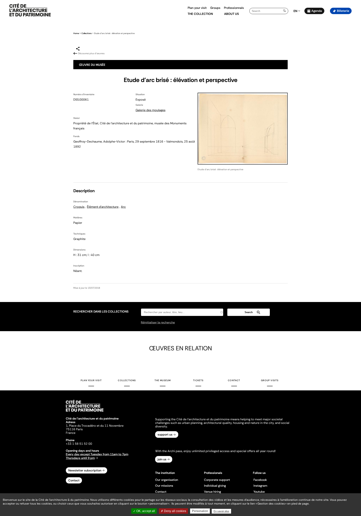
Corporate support (217, 480)
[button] (355, 66)
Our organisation (166, 480)
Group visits (269, 380)
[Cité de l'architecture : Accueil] (84, 412)
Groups (215, 8)
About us (231, 14)
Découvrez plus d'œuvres (91, 53)
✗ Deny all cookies (173, 511)
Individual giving (215, 486)
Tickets (198, 380)
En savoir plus (221, 511)
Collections (86, 33)
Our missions (164, 486)
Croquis (78, 207)
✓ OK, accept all (144, 511)
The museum (163, 380)
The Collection (200, 14)
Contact (234, 380)
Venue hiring (212, 492)
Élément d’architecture (102, 207)
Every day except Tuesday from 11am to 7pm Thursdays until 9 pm (97, 456)
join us (162, 459)
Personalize (200, 511)
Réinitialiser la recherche (158, 322)
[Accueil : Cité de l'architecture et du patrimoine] (30, 10)
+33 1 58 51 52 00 (79, 444)
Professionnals (234, 8)
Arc (123, 207)
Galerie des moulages (150, 110)
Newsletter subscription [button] (84, 470)
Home (76, 33)
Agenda (316, 11)
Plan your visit (197, 8)
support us (165, 434)
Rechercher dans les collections (100, 311)
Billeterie (343, 11)
